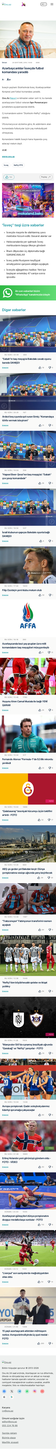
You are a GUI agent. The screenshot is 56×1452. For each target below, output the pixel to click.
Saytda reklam (9, 1433)
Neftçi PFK (18, 165)
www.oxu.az (8, 156)
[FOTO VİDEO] (28, 1135)
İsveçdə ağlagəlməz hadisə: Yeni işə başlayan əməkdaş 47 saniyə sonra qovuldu (26, 273)
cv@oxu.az (7, 1410)
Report (13, 98)
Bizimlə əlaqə (9, 1437)
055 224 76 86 (10, 1425)
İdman (5, 368)
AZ (43, 4)
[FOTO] (28, 788)
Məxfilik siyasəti (10, 1442)
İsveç (6, 165)
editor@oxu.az (9, 1421)
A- (3, 79)
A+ (9, 79)
